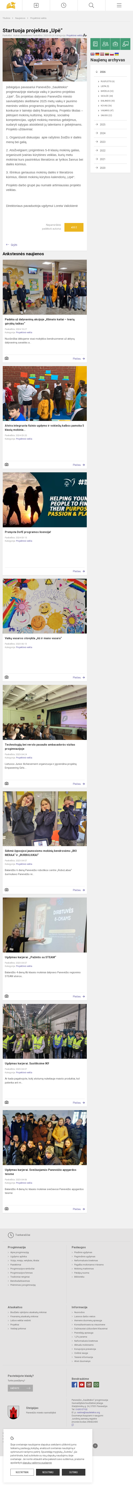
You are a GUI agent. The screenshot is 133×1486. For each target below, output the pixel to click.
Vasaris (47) (107, 110)
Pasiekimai (15, 1264)
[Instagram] (89, 1384)
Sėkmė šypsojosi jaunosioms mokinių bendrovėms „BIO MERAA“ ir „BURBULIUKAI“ (41, 853)
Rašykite (14, 1388)
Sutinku (73, 1472)
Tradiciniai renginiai (20, 1276)
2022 (102, 150)
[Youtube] (82, 1384)
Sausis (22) (106, 115)
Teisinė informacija (83, 1357)
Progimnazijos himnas (21, 1272)
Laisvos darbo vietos (84, 1316)
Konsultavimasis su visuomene (89, 1324)
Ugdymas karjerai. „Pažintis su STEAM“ (30, 957)
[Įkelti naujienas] (36, 5)
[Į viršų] (95, 1445)
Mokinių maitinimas (84, 1268)
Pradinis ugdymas (83, 1252)
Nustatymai (22, 1472)
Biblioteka (79, 1276)
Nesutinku (48, 1472)
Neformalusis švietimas (86, 1260)
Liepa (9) (105, 86)
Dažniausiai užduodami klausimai (91, 1328)
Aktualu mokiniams (84, 1345)
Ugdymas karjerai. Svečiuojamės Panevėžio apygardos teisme (40, 1172)
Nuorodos (79, 1312)
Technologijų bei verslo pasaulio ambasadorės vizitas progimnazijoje (40, 746)
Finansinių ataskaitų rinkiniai (24, 1316)
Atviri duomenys (82, 1361)
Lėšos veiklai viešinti (20, 1320)
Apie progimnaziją (19, 1252)
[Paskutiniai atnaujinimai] (64, 5)
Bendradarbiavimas (20, 1281)
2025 (102, 124)
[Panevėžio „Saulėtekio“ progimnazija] (11, 5)
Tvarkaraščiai (22, 1234)
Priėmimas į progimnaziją (23, 1285)
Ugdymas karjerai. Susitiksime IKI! (27, 1063)
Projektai (14, 1324)
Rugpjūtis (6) (108, 81)
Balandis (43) (108, 101)
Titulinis (7, 18)
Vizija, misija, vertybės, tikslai (24, 1260)
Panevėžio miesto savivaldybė (41, 1412)
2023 (102, 142)
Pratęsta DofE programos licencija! (28, 532)
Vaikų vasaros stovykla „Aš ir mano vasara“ (33, 638)
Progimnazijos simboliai (22, 1268)
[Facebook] (74, 1384)
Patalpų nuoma (81, 1272)
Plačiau (77, 358)
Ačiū (74, 227)
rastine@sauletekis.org (88, 1412)
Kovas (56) (106, 105)
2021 (102, 159)
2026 (102, 72)
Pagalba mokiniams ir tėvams (89, 1264)
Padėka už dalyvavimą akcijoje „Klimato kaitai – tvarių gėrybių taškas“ (40, 321)
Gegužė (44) (107, 96)
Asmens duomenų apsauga (88, 1320)
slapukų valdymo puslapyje (37, 1462)
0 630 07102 (81, 1409)
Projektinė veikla (38, 18)
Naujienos (20, 18)
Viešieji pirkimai (18, 1328)
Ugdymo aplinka (18, 1256)
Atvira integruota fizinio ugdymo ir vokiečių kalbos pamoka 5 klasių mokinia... (44, 427)
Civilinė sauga (81, 1353)
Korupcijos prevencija (85, 1349)
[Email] (96, 1384)
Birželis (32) (107, 91)
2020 (102, 168)
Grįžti (14, 245)
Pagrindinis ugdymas (84, 1256)
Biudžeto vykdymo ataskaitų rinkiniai (28, 1312)
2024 (102, 133)
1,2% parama (80, 1336)
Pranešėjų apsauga (83, 1332)
